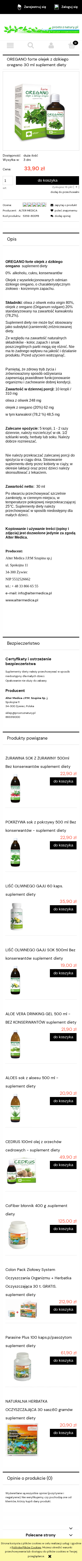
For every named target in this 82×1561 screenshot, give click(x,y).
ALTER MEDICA (28, 210)
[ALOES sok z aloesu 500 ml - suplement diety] (23, 1108)
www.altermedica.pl (21, 600)
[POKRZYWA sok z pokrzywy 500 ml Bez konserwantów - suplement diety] (23, 852)
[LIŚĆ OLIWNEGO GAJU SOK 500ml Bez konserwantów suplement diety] (23, 980)
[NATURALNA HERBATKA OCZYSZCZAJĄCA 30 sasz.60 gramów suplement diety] (23, 1439)
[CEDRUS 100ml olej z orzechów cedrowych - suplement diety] (23, 1171)
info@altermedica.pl (35, 593)
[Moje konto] (51, 45)
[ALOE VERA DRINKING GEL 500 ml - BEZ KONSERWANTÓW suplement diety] (23, 1044)
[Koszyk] (72, 45)
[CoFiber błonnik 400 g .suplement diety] (23, 1235)
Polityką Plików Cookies (26, 1547)
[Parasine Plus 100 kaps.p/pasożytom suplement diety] (23, 1367)
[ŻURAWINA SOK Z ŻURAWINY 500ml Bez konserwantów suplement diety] (23, 788)
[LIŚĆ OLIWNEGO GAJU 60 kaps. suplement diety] (23, 916)
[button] (10, 45)
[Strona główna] (41, 26)
